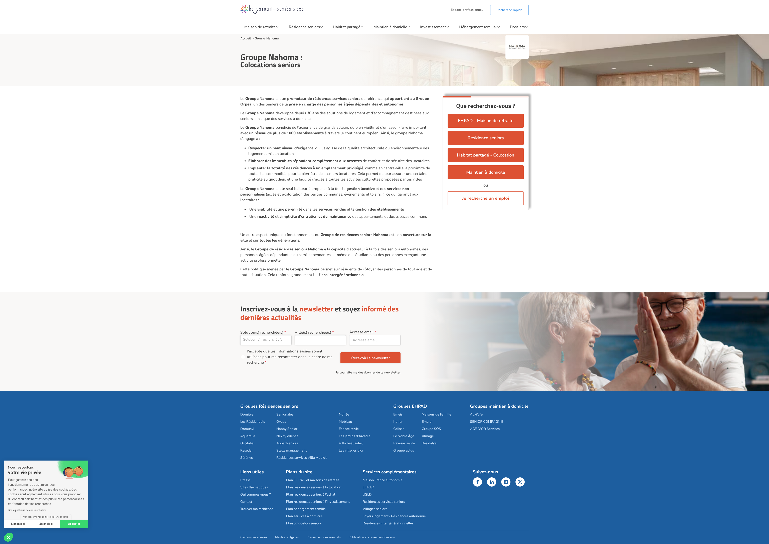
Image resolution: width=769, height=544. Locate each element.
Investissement (433, 27)
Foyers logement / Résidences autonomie (394, 516)
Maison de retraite (260, 27)
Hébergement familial (478, 27)
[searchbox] (266, 339)
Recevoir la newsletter (370, 358)
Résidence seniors (304, 27)
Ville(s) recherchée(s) (313, 332)
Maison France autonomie (382, 480)
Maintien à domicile (390, 27)
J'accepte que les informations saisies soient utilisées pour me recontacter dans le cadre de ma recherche (289, 357)
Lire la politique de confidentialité (27, 510)
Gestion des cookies (253, 537)
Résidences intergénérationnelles (388, 523)
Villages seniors (375, 509)
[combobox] (266, 340)
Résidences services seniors (384, 501)
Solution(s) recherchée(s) (261, 332)
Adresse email (361, 332)
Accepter (74, 523)
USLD (367, 494)
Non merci (18, 523)
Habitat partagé (346, 27)
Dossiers (517, 27)
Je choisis (46, 523)
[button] (8, 537)
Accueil (245, 38)
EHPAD (368, 487)
